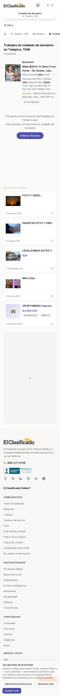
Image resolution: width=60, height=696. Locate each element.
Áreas (7, 645)
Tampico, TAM (21, 34)
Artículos (8, 634)
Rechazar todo (46, 684)
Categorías (9, 640)
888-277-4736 (16, 462)
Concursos (9, 628)
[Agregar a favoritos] (52, 213)
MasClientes (10, 591)
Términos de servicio (14, 520)
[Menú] (50, 5)
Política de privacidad (15, 537)
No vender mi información (17, 553)
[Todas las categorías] (37, 5)
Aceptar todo (12, 690)
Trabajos (8, 514)
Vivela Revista (11, 607)
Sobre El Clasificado (14, 503)
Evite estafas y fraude (15, 531)
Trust (6, 525)
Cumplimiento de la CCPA (16, 548)
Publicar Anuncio (30, 135)
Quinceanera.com (13, 574)
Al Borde (8, 602)
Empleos (40, 34)
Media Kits (9, 509)
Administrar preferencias (18, 684)
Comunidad (9, 623)
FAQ (6, 659)
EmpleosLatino (11, 580)
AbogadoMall (10, 596)
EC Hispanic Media (13, 569)
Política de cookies (13, 542)
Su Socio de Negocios (15, 585)
